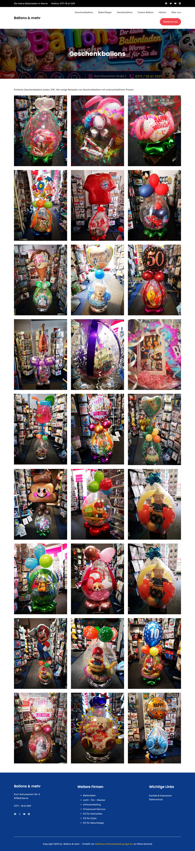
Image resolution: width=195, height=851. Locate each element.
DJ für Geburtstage (93, 822)
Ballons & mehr (27, 18)
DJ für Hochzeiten (92, 813)
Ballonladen (89, 795)
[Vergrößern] (63, 99)
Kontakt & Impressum (160, 795)
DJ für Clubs (90, 818)
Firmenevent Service (94, 809)
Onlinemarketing (92, 804)
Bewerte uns (170, 21)
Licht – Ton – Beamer (94, 800)
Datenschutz (156, 799)
